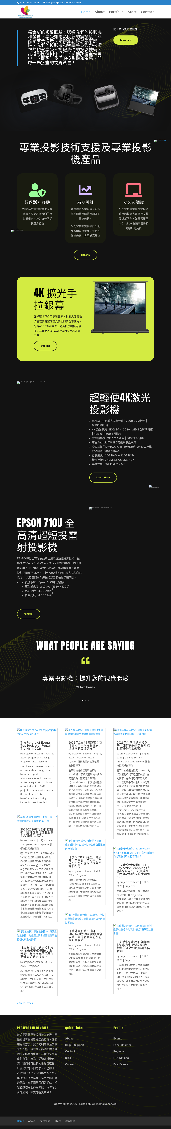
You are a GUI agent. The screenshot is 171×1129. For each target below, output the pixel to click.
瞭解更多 (85, 254)
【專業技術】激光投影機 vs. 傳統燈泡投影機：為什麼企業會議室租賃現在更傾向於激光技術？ (36, 952)
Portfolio (116, 12)
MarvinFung (30, 840)
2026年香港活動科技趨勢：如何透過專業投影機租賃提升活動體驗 (133, 745)
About (100, 12)
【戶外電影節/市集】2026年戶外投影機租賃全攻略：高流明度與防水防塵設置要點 (85, 935)
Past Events (120, 1064)
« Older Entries (25, 1003)
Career (69, 1064)
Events (117, 1038)
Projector (25, 761)
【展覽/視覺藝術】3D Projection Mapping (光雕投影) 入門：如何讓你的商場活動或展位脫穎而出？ (133, 871)
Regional (118, 1051)
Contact (147, 12)
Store (132, 12)
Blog (68, 1057)
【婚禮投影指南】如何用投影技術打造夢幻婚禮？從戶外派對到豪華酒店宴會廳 (133, 946)
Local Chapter (122, 1045)
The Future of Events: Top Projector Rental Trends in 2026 (35, 745)
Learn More (103, 477)
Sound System (136, 761)
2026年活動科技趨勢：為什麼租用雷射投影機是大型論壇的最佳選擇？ (85, 745)
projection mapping (38, 757)
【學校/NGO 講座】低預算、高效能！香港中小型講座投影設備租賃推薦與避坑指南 (85, 861)
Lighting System (133, 757)
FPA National (121, 1057)
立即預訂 (45, 345)
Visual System (39, 761)
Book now (126, 40)
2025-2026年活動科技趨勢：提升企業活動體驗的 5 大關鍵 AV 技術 (36, 832)
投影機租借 (74, 765)
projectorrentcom (33, 753)
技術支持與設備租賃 (88, 761)
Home (85, 12)
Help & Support (74, 1045)
